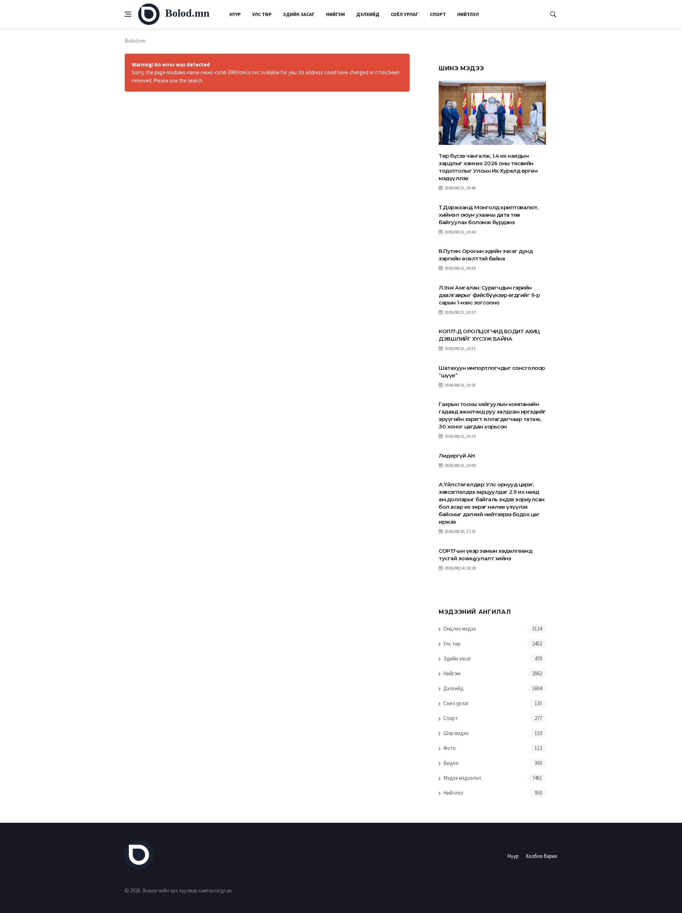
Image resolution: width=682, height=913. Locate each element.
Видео (451, 763)
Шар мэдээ (456, 733)
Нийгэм (335, 14)
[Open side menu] (128, 14)
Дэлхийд (367, 14)
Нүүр (235, 14)
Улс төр (262, 14)
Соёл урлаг (404, 14)
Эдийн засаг (299, 14)
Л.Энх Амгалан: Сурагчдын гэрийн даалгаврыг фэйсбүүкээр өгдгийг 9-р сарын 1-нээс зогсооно (489, 295)
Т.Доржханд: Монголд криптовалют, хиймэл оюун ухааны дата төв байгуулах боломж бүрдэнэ (488, 215)
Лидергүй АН (457, 455)
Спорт (438, 14)
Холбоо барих (541, 856)
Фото (449, 748)
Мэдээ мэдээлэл (462, 777)
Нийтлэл (468, 14)
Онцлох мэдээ (459, 628)
